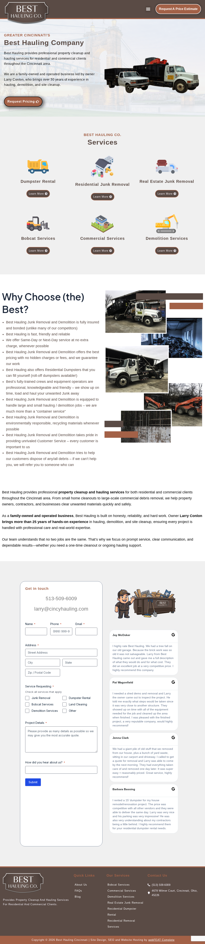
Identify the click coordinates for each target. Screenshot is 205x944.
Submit (33, 782)
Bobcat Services (42, 704)
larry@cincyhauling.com (61, 609)
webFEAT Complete (161, 939)
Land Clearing (78, 704)
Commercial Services (122, 890)
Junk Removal (41, 698)
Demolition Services (45, 710)
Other (72, 710)
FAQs (78, 890)
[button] (148, 9)
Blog (78, 896)
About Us (81, 884)
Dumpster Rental (79, 698)
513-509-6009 (61, 598)
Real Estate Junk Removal (125, 902)
